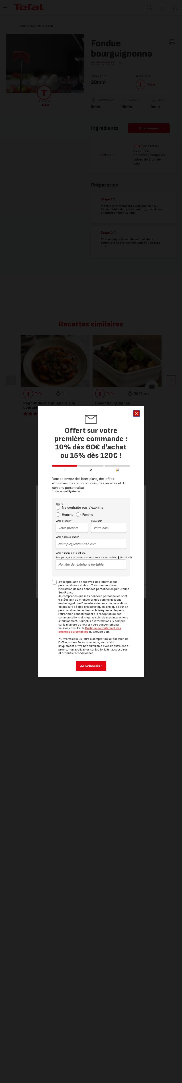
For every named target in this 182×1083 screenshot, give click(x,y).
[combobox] (72, 528)
